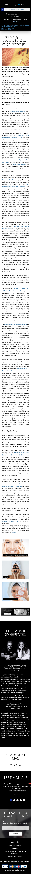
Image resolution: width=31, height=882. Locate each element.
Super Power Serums (7, 28)
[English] (17, 21)
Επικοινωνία (14, 842)
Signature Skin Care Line (8, 26)
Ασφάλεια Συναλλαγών (15, 856)
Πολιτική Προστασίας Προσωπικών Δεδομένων (15, 852)
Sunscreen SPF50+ (7, 30)
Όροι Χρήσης (15, 848)
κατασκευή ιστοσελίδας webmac (15, 870)
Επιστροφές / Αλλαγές (15, 845)
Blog (25, 19)
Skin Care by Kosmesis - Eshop (15, 5)
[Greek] (14, 21)
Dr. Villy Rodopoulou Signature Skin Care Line (15, 25)
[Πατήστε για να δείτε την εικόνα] (15, 65)
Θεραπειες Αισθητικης (16, 19)
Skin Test (6, 19)
